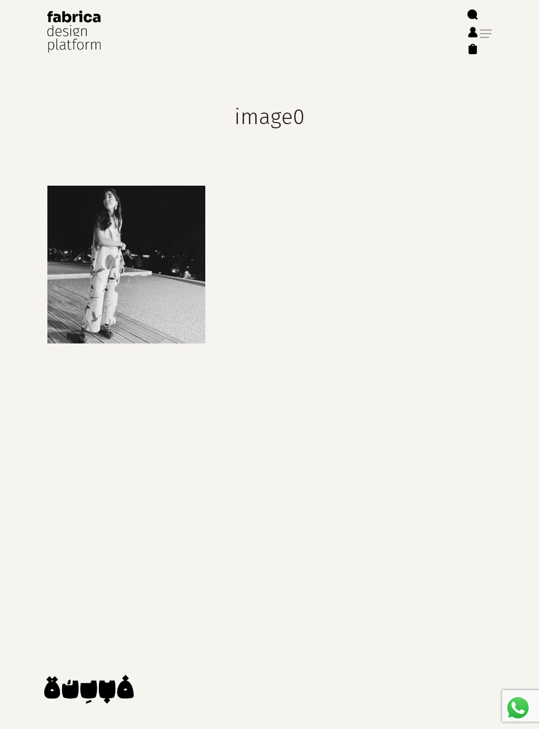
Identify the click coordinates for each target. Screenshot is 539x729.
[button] (486, 33)
